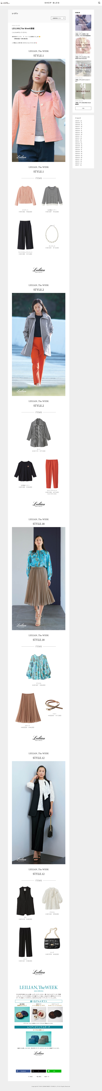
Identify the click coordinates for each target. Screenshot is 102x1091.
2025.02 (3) (78, 134)
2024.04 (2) (78, 153)
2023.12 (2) (78, 161)
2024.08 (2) (78, 145)
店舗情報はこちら (57, 18)
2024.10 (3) (78, 142)
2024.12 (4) (78, 138)
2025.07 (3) (78, 126)
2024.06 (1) (78, 149)
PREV (31, 1076)
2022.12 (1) (78, 163)
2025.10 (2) (78, 120)
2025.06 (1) (78, 128)
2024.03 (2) (78, 155)
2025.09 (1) (78, 122)
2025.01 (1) (78, 136)
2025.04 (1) (78, 130)
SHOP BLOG (52, 3)
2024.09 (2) (78, 143)
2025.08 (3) (78, 124)
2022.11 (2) (78, 165)
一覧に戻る (38, 1076)
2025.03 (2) (78, 132)
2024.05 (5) (78, 151)
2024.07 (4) (78, 147)
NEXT (45, 1076)
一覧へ (83, 108)
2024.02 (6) (78, 157)
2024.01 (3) (78, 159)
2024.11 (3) (78, 140)
